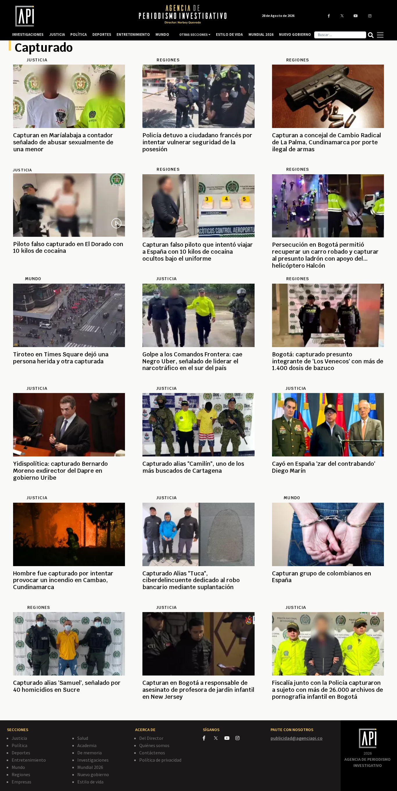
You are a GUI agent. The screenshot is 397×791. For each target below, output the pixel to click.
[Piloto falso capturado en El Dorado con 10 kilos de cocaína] (69, 272)
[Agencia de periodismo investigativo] (69, 16)
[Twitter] (218, 738)
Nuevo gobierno (93, 774)
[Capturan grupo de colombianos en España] (328, 601)
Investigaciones (93, 760)
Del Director (151, 738)
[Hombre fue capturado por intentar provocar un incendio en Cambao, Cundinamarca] (69, 601)
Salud (82, 738)
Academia (86, 745)
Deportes (21, 753)
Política (19, 745)
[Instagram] (240, 738)
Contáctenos (152, 753)
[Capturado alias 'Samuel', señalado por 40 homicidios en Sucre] (69, 711)
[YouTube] (229, 738)
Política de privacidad (160, 760)
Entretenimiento (29, 760)
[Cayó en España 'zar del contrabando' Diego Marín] (328, 492)
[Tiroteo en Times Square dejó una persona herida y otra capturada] (69, 382)
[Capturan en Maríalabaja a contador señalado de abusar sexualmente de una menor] (69, 163)
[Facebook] (208, 738)
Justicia (22, 170)
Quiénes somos (154, 745)
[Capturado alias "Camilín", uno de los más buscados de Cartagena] (198, 492)
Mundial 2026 (90, 767)
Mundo (18, 767)
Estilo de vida (90, 782)
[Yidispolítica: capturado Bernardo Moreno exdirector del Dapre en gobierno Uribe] (69, 492)
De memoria (89, 753)
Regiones (21, 774)
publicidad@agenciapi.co (297, 738)
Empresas (21, 782)
